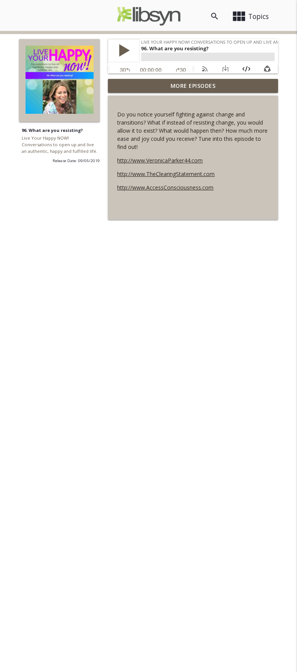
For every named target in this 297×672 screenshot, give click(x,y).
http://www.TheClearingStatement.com (166, 174)
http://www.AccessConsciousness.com (165, 187)
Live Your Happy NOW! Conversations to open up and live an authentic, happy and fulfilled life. (59, 144)
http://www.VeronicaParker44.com (160, 160)
